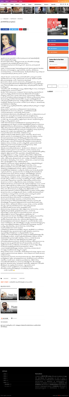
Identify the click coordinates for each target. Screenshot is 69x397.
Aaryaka (63, 378)
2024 (5, 376)
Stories (17, 4)
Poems (29, 4)
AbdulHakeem (38, 383)
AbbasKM (58, 379)
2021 (5, 380)
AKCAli (43, 376)
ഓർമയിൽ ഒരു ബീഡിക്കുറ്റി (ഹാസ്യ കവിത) (21, 282)
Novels (23, 4)
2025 (5, 374)
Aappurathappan (50, 378)
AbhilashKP (63, 386)
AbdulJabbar (45, 383)
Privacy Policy (14, 1)
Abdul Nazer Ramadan (39, 381)
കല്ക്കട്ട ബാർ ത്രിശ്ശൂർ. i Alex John (40, 12)
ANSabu (49, 376)
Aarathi (58, 378)
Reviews (46, 4)
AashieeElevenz (38, 379)
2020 (5, 382)
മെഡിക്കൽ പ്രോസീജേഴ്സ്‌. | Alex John (63, 12)
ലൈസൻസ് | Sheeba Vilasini (51, 12)
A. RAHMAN (37, 376)
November (7, 386)
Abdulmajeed (43, 386)
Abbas (44, 379)
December (7, 384)
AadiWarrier (60, 376)
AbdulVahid (37, 386)
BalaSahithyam (38, 4)
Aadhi (55, 376)
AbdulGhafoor (49, 381)
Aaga (65, 376)
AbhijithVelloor (56, 386)
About (7, 1)
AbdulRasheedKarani (54, 384)
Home (2, 1)
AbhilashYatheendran (53, 387)
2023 (5, 378)
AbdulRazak (63, 384)
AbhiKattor (49, 386)
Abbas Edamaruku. (50, 379)
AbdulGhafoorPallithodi (60, 381)
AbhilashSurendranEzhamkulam (40, 387)
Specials (53, 4)
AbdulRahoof (46, 384)
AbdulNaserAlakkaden (53, 382)
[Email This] (25, 29)
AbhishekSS (62, 387)
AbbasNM (63, 379)
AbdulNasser (61, 383)
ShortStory (20, 18)
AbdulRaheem (38, 384)
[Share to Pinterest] (21, 29)
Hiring (20, 1)
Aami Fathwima (41, 378)
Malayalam (6, 18)
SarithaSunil (13, 18)
